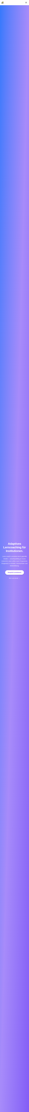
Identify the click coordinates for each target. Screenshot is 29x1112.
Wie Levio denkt (14, 578)
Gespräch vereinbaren (14, 572)
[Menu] (26, 2)
